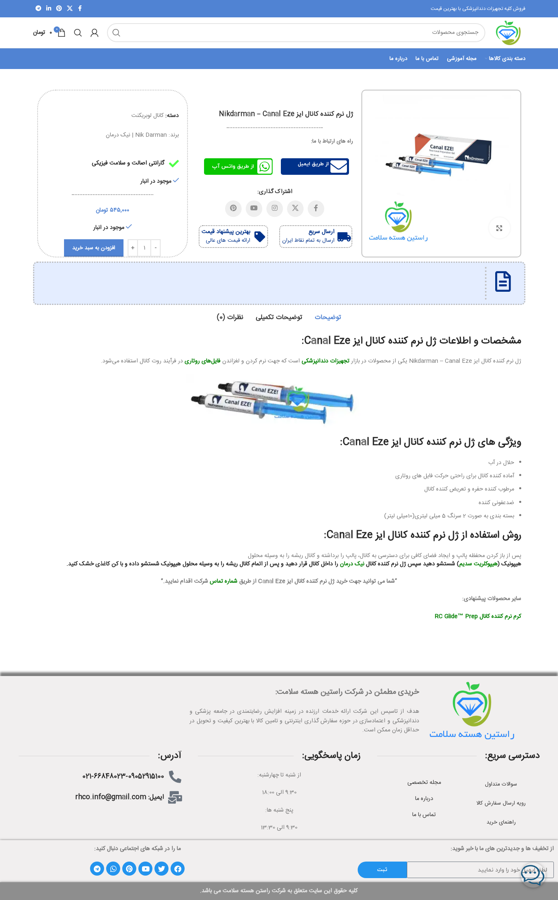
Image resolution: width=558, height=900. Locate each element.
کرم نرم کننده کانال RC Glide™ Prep (478, 616)
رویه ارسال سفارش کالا (501, 803)
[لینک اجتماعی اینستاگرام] (274, 208)
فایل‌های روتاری (203, 361)
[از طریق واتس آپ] (264, 166)
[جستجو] (116, 32)
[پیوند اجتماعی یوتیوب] (254, 208)
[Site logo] (509, 33)
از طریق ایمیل (313, 164)
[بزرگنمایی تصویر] (499, 227)
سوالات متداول (501, 784)
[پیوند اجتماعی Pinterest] (59, 9)
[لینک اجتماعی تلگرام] (38, 9)
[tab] (328, 317)
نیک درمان (352, 564)
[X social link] (69, 9)
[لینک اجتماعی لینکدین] (49, 9)
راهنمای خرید (501, 822)
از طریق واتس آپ (233, 166)
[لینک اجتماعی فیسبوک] (80, 9)
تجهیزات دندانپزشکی (325, 361)
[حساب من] (94, 32)
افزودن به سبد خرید (93, 247)
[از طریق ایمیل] (338, 166)
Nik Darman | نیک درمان (136, 135)
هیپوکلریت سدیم (478, 564)
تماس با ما (424, 815)
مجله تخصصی (424, 783)
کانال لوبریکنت (147, 116)
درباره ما (424, 799)
